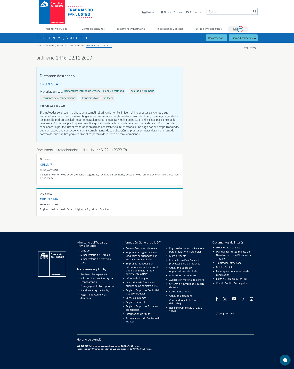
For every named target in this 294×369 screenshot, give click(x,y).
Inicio (38, 45)
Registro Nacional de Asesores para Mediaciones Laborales (186, 250)
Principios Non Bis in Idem (97, 98)
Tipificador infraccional (229, 262)
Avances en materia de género (186, 279)
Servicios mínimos (136, 297)
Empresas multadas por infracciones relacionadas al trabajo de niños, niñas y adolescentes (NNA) (142, 269)
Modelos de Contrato (228, 247)
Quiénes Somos (172, 12)
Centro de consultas (93, 28)
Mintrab (85, 250)
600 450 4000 (83, 345)
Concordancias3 (76, 45)
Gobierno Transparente (93, 274)
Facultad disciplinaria (141, 90)
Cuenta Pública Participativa (232, 283)
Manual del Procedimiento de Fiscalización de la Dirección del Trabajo (234, 255)
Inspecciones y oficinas (170, 28)
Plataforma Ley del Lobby (94, 290)
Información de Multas (139, 313)
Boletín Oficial (224, 267)
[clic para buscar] (254, 11)
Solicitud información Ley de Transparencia (96, 280)
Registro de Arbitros (137, 302)
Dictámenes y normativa (131, 28)
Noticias (152, 12)
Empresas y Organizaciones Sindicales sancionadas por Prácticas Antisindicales (141, 256)
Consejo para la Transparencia (97, 286)
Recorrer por (215, 38)
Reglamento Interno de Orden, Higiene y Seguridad (94, 90)
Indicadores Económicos (183, 275)
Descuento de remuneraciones (58, 98)
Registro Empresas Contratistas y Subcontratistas (143, 292)
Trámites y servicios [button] (56, 28)
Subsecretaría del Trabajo (95, 254)
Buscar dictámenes (242, 38)
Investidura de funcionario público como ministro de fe (142, 284)
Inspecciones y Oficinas (88, 348)
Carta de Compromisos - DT (231, 279)
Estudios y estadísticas (209, 28)
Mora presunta (177, 255)
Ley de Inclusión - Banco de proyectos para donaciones (184, 262)
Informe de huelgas (137, 278)
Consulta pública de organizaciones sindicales (184, 269)
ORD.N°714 (49, 84)
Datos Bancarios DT (180, 291)
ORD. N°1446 (49, 199)
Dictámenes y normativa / (55, 45)
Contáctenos (197, 12)
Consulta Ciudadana (180, 295)
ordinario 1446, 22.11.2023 (99, 45)
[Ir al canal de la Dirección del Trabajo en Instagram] (251, 299)
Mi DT (238, 29)
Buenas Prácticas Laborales (141, 248)
